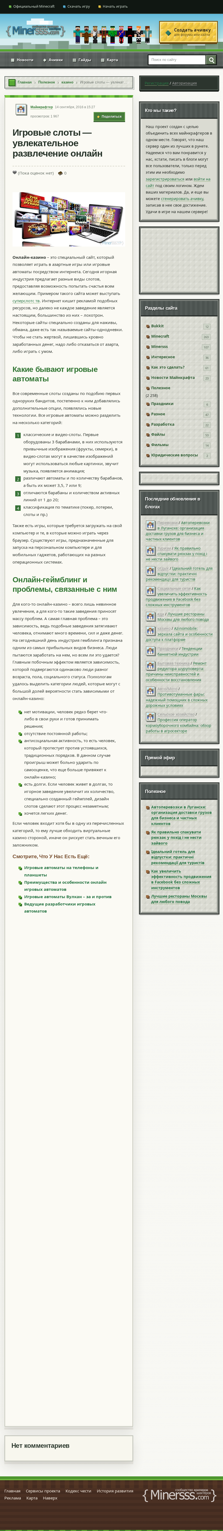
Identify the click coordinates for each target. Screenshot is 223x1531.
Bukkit (157, 325)
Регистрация (157, 83)
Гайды (82, 60)
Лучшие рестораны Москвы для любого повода (183, 616)
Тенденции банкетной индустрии (179, 651)
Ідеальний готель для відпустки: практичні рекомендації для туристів (179, 574)
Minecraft (160, 336)
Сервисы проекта (43, 1490)
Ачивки (53, 60)
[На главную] (35, 32)
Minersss (159, 346)
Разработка (162, 424)
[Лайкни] (15, 172)
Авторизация (184, 83)
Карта (109, 60)
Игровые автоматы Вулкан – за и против (68, 896)
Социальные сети (174, 588)
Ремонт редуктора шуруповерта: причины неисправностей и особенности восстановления (176, 671)
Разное (158, 413)
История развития (115, 1490)
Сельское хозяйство (175, 714)
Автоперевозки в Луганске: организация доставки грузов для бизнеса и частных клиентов (178, 531)
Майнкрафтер (41, 107)
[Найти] (210, 59)
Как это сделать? (168, 367)
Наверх (50, 1498)
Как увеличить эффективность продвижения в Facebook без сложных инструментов (176, 597)
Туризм (164, 548)
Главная (12, 1490)
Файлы (158, 434)
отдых (163, 568)
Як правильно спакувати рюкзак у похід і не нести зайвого (176, 554)
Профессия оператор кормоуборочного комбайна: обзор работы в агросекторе (178, 725)
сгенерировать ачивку (182, 198)
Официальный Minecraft (34, 6)
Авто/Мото (167, 688)
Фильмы (160, 444)
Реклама (12, 1498)
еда (160, 614)
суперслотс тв (26, 300)
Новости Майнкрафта (173, 377)
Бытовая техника (173, 663)
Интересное (163, 356)
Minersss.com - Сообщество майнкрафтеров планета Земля (179, 1495)
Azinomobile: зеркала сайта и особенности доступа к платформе (179, 634)
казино (164, 628)
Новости (22, 60)
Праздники (162, 403)
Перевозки (167, 522)
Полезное (160, 387)
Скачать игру (78, 6)
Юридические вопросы (174, 455)
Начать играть (115, 6)
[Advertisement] (69, 1169)
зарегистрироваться (165, 179)
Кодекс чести (78, 1490)
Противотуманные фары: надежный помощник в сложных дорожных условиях (176, 700)
